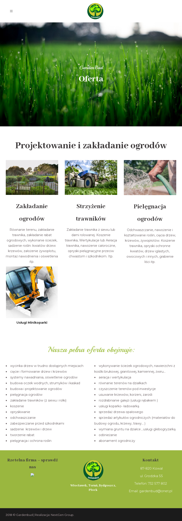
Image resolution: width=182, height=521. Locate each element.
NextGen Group (62, 515)
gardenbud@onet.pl (155, 491)
